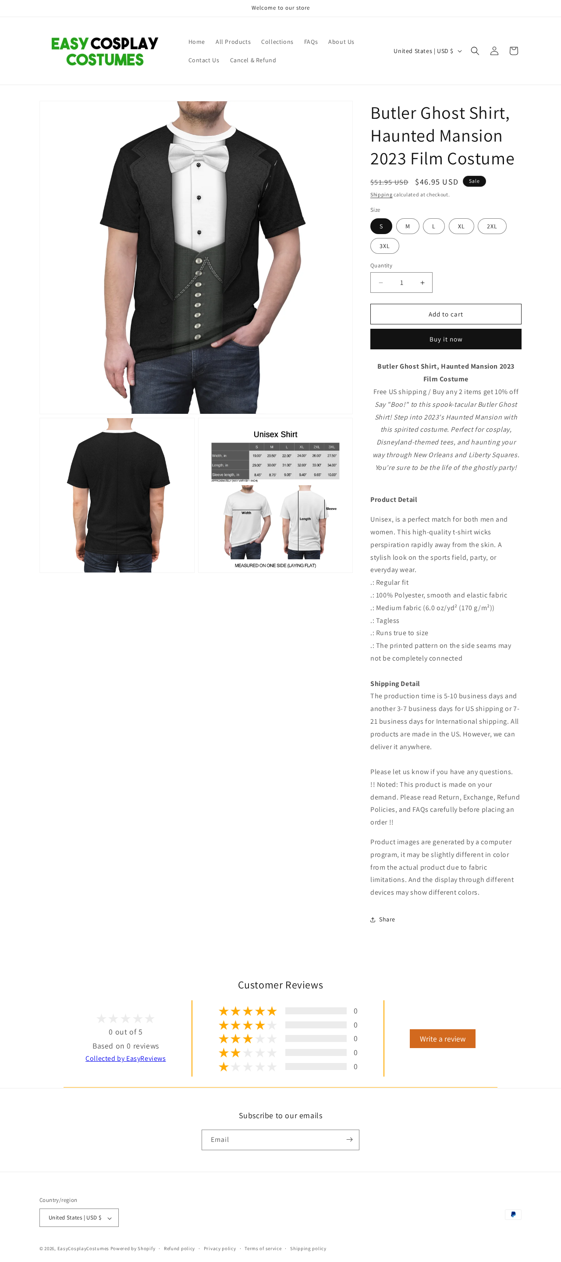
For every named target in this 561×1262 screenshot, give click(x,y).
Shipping (381, 194)
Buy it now (446, 339)
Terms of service (263, 1248)
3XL (385, 246)
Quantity (381, 265)
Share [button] (387, 919)
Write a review (442, 1039)
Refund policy (179, 1248)
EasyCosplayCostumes (83, 1249)
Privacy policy (220, 1248)
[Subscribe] (349, 1139)
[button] (475, 50)
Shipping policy (308, 1248)
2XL (492, 226)
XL (461, 226)
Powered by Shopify (133, 1249)
